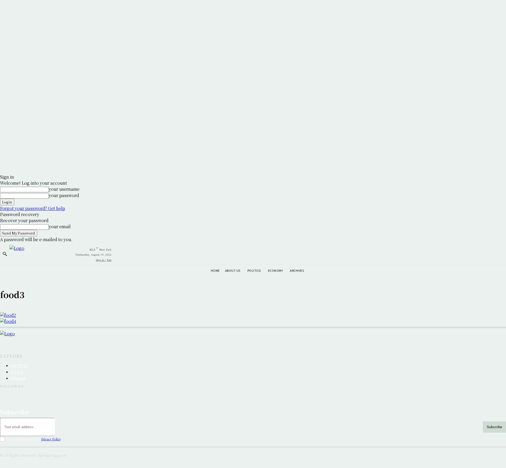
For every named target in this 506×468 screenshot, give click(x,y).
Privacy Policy (51, 439)
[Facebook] (4, 395)
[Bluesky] (264, 395)
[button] (4, 254)
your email (60, 226)
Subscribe (494, 427)
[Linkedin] (134, 395)
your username (64, 189)
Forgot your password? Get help (32, 208)
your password (64, 195)
